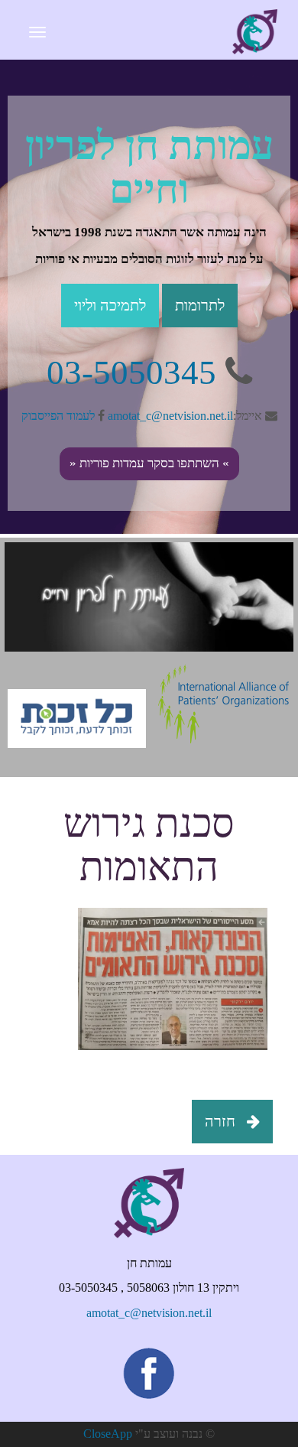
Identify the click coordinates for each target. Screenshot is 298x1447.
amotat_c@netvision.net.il (170, 415)
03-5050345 (131, 371)
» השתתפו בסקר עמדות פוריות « (149, 463)
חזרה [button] (222, 1121)
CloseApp (107, 1433)
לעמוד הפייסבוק (59, 415)
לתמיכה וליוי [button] (110, 305)
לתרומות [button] (200, 305)
